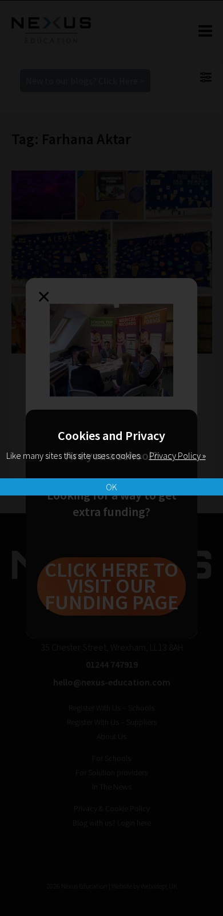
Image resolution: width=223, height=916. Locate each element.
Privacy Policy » (177, 455)
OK (111, 487)
